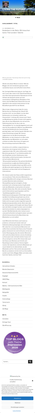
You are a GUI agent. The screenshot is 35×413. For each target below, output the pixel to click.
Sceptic (4, 295)
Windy (4, 305)
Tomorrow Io (6, 302)
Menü (18, 17)
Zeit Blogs (5, 309)
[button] (32, 381)
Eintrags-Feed (6, 322)
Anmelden (5, 319)
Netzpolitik (5, 292)
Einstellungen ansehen (17, 407)
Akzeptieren (17, 398)
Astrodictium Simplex (8, 266)
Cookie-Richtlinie (17, 410)
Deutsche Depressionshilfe (10, 272)
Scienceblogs (6, 299)
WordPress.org (6, 325)
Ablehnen (17, 403)
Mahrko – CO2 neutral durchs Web (12, 285)
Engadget (5, 276)
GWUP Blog (5, 279)
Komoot (4, 282)
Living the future (13, 9)
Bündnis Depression (8, 269)
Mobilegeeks (6, 289)
